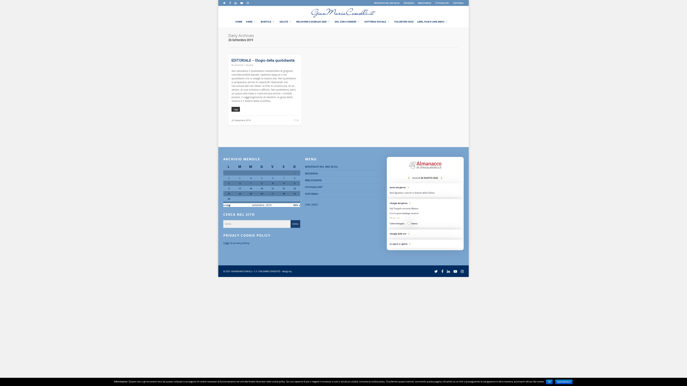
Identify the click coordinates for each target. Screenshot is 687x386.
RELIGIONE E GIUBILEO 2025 (311, 21)
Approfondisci (564, 382)
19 (262, 188)
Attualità (249, 65)
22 (295, 188)
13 (273, 183)
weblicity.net (298, 271)
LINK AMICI (311, 204)
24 (240, 193)
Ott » (296, 205)
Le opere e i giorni (425, 244)
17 (240, 188)
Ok (549, 382)
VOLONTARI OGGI (404, 21)
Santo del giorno (425, 190)
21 (284, 188)
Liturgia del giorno (425, 213)
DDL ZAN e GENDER (345, 21)
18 (251, 188)
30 (229, 198)
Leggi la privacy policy (236, 243)
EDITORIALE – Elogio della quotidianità (263, 60)
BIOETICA (266, 21)
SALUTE (283, 21)
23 (229, 193)
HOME (238, 21)
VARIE (249, 21)
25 (251, 193)
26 (262, 193)
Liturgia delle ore (425, 234)
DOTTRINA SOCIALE (375, 21)
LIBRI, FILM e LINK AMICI (430, 21)
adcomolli (238, 65)
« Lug (226, 205)
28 (284, 193)
